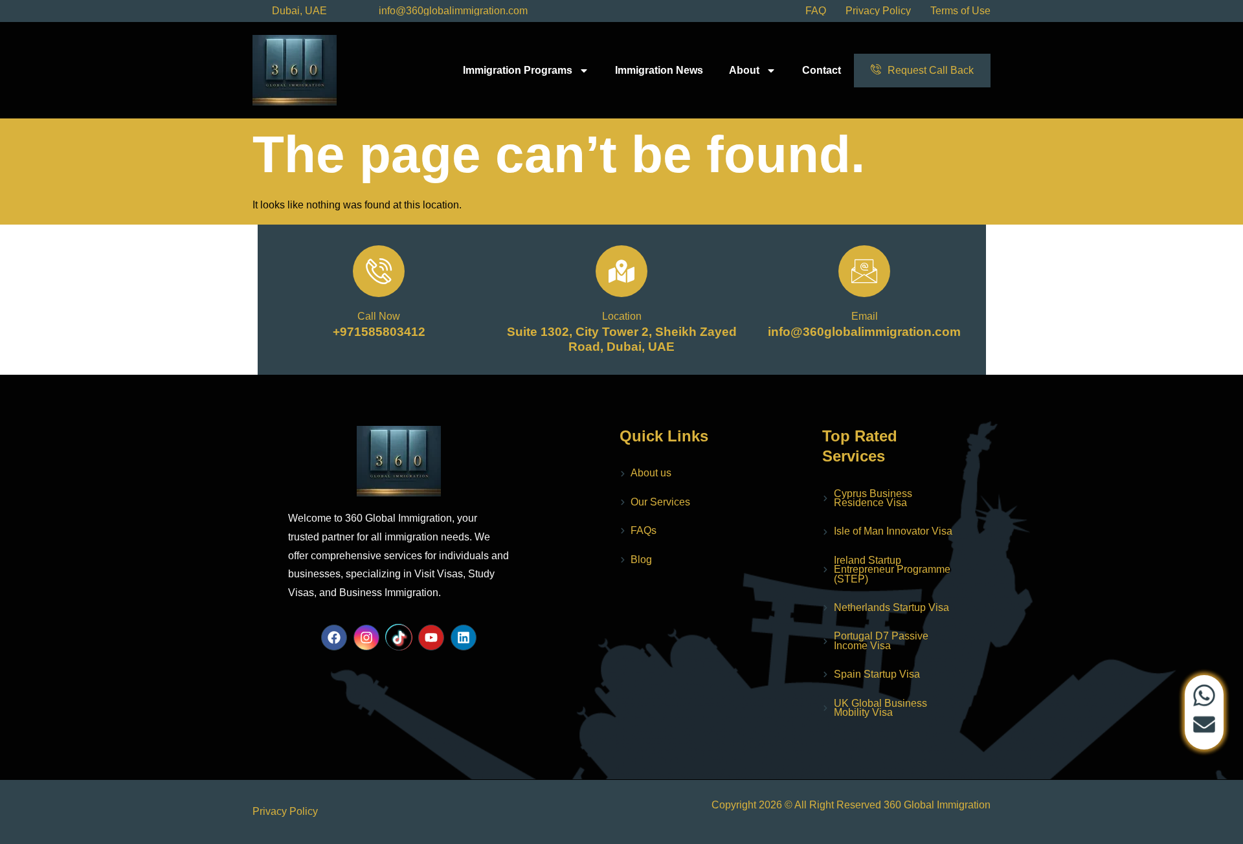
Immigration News (659, 70)
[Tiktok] (399, 637)
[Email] (864, 271)
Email (864, 316)
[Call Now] (379, 271)
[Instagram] (366, 637)
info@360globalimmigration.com (864, 332)
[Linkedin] (463, 637)
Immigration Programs (517, 70)
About (744, 70)
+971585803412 (379, 332)
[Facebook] (334, 637)
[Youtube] (431, 637)
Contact (821, 70)
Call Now (378, 316)
